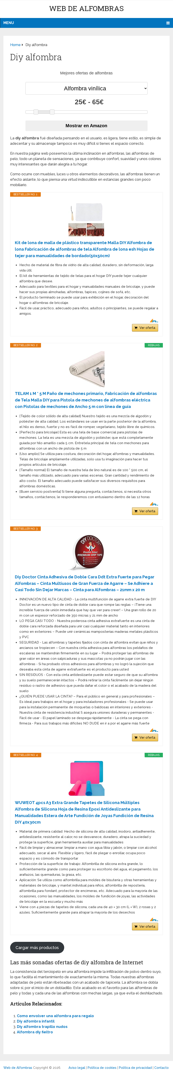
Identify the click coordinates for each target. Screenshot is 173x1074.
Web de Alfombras (86, 8)
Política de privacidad (135, 1068)
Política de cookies (102, 1068)
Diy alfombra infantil (36, 1021)
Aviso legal (76, 1068)
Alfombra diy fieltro (35, 1032)
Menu (8, 23)
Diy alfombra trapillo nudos (42, 1027)
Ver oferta (147, 328)
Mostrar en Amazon (86, 125)
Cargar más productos (37, 947)
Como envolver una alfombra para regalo (55, 1016)
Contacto (161, 1068)
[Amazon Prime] (152, 320)
